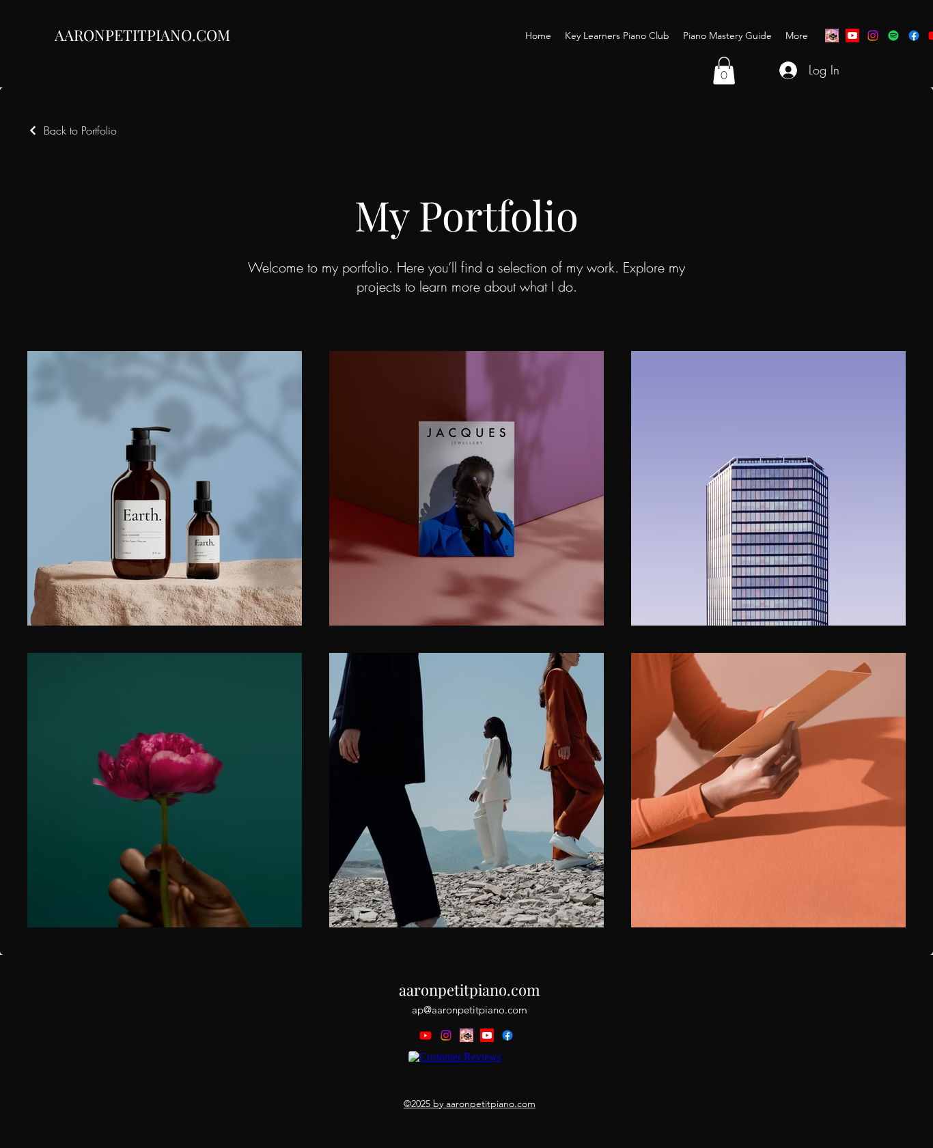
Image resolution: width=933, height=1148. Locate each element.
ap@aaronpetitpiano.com (469, 1009)
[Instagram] (873, 35)
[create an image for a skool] (832, 35)
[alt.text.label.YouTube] (852, 35)
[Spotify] (893, 35)
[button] (724, 71)
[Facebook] (914, 35)
